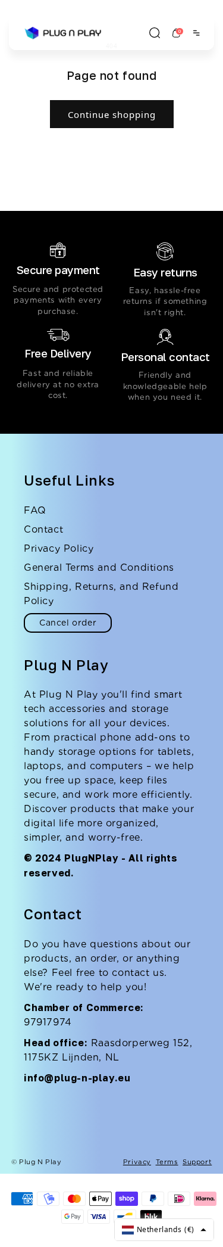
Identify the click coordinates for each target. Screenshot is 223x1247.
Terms (167, 1162)
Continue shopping (112, 114)
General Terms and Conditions (99, 567)
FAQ (35, 510)
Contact (43, 529)
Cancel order (67, 622)
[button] (154, 32)
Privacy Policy (58, 548)
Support (197, 1162)
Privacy (137, 1162)
